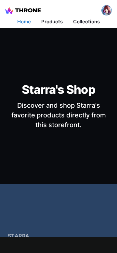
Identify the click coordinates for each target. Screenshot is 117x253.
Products (52, 21)
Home (24, 21)
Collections (86, 21)
